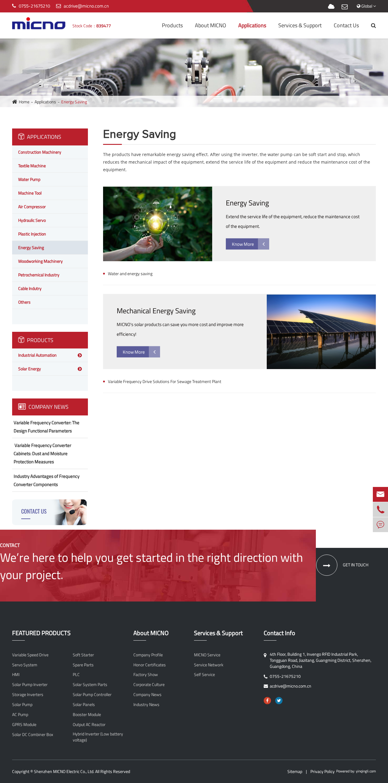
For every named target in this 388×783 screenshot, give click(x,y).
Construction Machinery (39, 152)
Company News (48, 407)
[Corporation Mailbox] (345, 6)
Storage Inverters (27, 694)
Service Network (208, 665)
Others (24, 302)
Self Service (204, 674)
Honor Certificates (149, 665)
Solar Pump (22, 704)
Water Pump (29, 179)
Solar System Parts (90, 684)
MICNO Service (207, 655)
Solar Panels (84, 704)
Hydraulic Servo (32, 220)
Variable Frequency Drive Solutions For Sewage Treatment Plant (164, 381)
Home (24, 101)
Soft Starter (83, 655)
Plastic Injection (32, 234)
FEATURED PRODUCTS (41, 633)
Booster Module (87, 714)
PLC (76, 674)
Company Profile (148, 655)
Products (172, 25)
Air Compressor (32, 206)
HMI (15, 674)
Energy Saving (74, 101)
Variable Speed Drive (30, 655)
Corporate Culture (149, 684)
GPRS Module (24, 724)
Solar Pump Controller (92, 694)
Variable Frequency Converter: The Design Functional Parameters (46, 426)
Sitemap (294, 771)
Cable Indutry (30, 288)
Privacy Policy (322, 771)
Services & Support (300, 25)
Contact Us (346, 25)
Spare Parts (83, 665)
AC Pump (20, 714)
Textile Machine (32, 165)
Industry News (146, 704)
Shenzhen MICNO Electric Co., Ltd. (64, 771)
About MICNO (210, 25)
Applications (252, 25)
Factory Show (145, 674)
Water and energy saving (130, 273)
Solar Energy (29, 368)
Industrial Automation (37, 355)
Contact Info (279, 633)
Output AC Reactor (89, 724)
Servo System (24, 665)
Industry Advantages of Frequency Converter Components (46, 480)
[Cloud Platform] (331, 6)
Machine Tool (30, 193)
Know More (243, 244)
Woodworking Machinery (40, 261)
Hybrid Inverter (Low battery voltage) (98, 737)
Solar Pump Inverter (30, 684)
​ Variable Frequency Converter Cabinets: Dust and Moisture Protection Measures (42, 453)
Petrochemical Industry (38, 275)
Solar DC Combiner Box (32, 734)
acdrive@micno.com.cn (86, 6)
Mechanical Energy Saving (156, 310)
